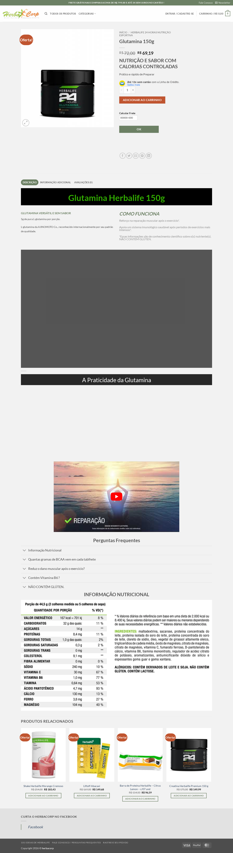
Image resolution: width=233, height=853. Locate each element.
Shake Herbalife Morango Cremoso (43, 785)
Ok (139, 129)
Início (123, 32)
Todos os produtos (63, 13)
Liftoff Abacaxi (91, 785)
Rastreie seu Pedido (115, 842)
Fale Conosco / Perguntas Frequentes (76, 842)
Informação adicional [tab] (55, 182)
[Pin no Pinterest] (142, 156)
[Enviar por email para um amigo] (136, 156)
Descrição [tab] (30, 182)
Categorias (86, 13)
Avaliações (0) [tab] (83, 182)
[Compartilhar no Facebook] (123, 156)
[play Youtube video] (116, 496)
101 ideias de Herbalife (35, 842)
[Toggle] (24, 551)
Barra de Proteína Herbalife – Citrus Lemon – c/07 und (140, 787)
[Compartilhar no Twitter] (129, 156)
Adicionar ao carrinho (142, 100)
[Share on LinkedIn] (149, 156)
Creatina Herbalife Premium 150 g (188, 785)
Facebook (35, 827)
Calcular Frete (127, 113)
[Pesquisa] (46, 13)
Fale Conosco (206, 2)
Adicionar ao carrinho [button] (43, 795)
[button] (222, 2)
